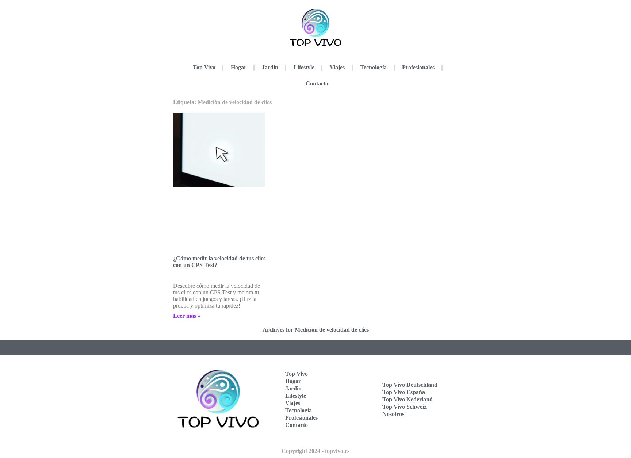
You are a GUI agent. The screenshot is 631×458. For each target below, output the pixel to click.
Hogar (238, 67)
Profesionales (418, 67)
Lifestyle (304, 67)
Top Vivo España (403, 392)
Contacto (317, 83)
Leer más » (186, 316)
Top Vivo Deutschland (409, 385)
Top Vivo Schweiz (404, 407)
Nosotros (393, 414)
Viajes (337, 67)
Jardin (270, 67)
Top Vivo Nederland (407, 399)
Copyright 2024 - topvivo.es (315, 451)
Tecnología (373, 67)
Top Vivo (204, 67)
